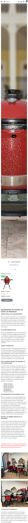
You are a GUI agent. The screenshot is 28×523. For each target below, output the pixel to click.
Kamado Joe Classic (5, 341)
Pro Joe (5, 391)
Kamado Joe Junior (8, 383)
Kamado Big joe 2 (7, 389)
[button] (13, 257)
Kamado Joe (10, 412)
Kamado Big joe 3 (7, 390)
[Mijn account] (21, 1)
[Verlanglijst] (23, 2)
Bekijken (7, 300)
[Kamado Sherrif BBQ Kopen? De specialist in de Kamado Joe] (7, 2)
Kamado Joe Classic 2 (5, 291)
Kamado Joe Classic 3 (9, 387)
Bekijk (14, 133)
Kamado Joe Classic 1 (8, 385)
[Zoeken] (19, 1)
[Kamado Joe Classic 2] (7, 282)
